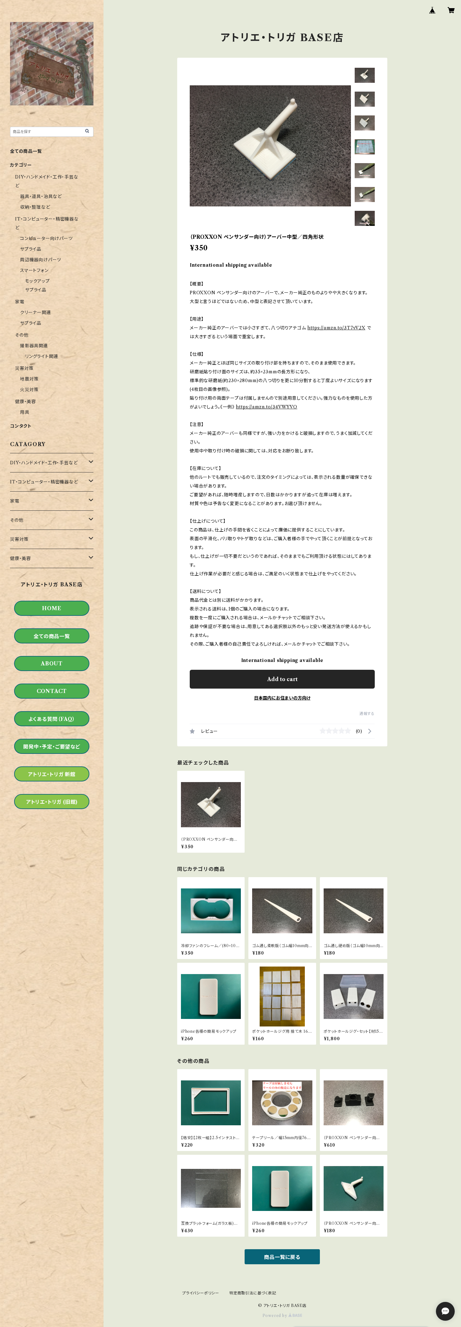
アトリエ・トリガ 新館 (52, 774)
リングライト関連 (41, 356)
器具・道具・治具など (41, 196)
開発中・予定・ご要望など (51, 746)
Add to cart (282, 679)
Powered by (275, 1315)
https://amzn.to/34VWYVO (266, 407)
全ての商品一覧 (26, 151)
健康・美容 (25, 401)
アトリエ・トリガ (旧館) (51, 802)
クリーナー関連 (35, 312)
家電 (19, 302)
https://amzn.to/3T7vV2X (336, 328)
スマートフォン (34, 270)
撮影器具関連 (34, 346)
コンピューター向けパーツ (46, 238)
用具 (24, 412)
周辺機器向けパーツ (40, 260)
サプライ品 (30, 249)
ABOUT (52, 663)
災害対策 (24, 368)
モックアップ (37, 281)
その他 (21, 335)
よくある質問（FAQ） (51, 719)
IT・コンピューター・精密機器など (44, 482)
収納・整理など (35, 207)
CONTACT (52, 691)
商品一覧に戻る (282, 1257)
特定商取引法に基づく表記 (252, 1293)
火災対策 (29, 389)
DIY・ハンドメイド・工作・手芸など (43, 463)
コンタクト (21, 426)
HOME (51, 608)
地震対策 (29, 379)
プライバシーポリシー (200, 1293)
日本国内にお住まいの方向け (282, 698)
